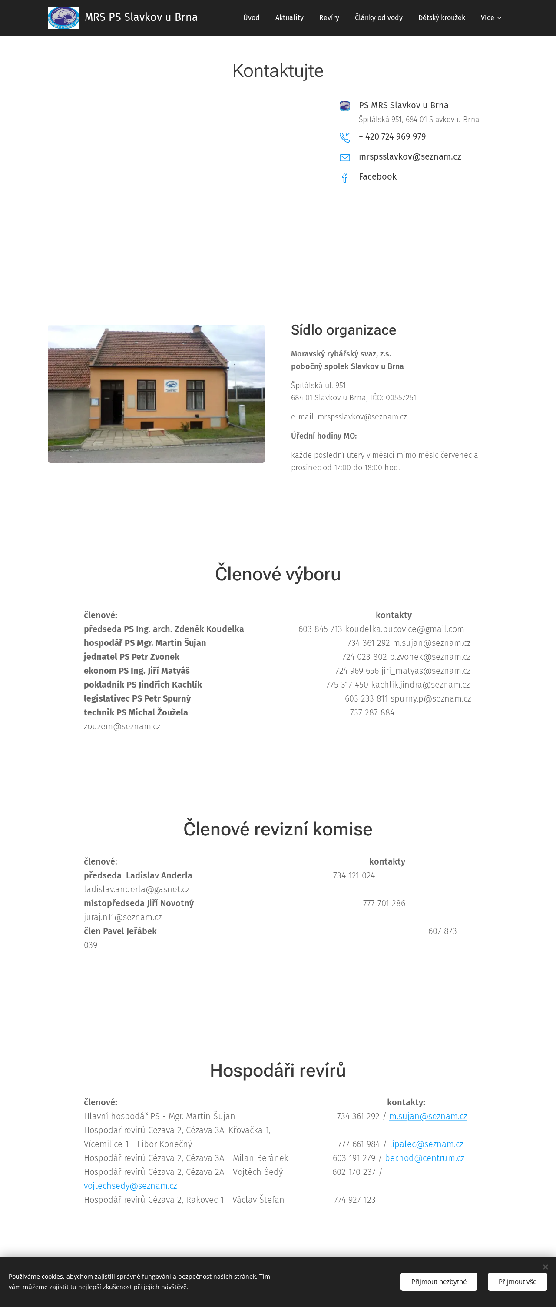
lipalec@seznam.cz (426, 1144)
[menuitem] (251, 18)
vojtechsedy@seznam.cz (130, 1186)
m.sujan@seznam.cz (428, 1116)
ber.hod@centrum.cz (424, 1158)
